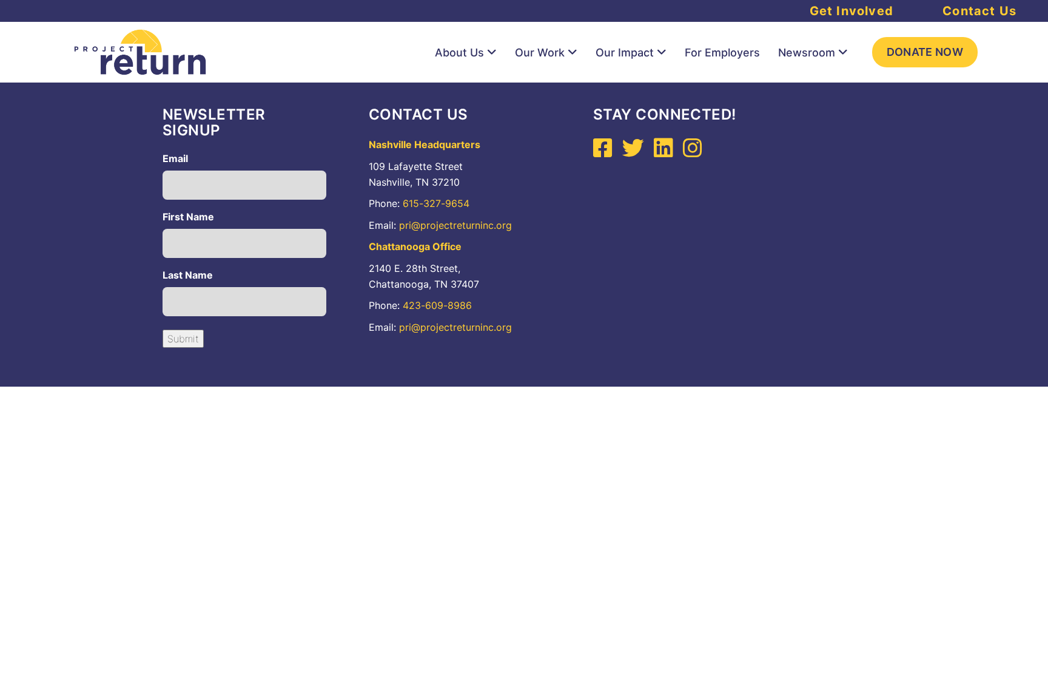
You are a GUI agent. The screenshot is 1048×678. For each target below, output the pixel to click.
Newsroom (806, 52)
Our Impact (625, 52)
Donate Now (925, 52)
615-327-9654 (436, 203)
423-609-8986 (437, 305)
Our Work (540, 52)
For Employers (722, 52)
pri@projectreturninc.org (455, 225)
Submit (183, 339)
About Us (459, 52)
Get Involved (851, 11)
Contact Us (979, 11)
